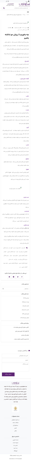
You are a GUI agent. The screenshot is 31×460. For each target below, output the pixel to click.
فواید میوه (5, 263)
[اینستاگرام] (8, 1)
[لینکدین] (9, 277)
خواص (5, 252)
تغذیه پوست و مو (17, 248)
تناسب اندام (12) (25, 310)
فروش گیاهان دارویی (23, 263)
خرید (17, 252)
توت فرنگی (26, 228)
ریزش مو (15, 259)
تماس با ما (15, 445)
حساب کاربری (15, 440)
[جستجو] (3, 8)
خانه (28, 15)
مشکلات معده (15, 423)
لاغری (15, 428)
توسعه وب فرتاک (13, 455)
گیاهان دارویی (24, 267)
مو (20, 267)
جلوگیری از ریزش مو (23, 252)
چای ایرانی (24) (25, 314)
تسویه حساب (15, 443)
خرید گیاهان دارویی (11, 252)
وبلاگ (24, 15)
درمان (11, 255)
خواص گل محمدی (25, 335)
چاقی (15, 431)
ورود (26, 1)
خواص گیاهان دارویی (23, 255)
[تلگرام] (14, 277)
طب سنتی (20, 30)
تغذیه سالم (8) (26, 306)
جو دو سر (22, 214)
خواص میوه (15, 255)
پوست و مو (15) (25, 302)
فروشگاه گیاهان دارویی (13, 263)
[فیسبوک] (22, 277)
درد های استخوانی (15, 420)
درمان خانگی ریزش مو (22, 259)
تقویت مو (10, 248)
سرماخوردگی (15, 425)
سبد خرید (15, 448)
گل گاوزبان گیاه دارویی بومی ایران (22, 331)
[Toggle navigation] (28, 12)
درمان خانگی (24, 30)
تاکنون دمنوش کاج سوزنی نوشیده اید (21, 327)
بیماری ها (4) (26, 298)
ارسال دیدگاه (8, 374)
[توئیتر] (18, 277)
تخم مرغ (23, 248)
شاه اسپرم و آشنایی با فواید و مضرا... (21, 339)
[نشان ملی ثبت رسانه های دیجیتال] (15, 409)
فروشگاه (15, 451)
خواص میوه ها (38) (25, 318)
